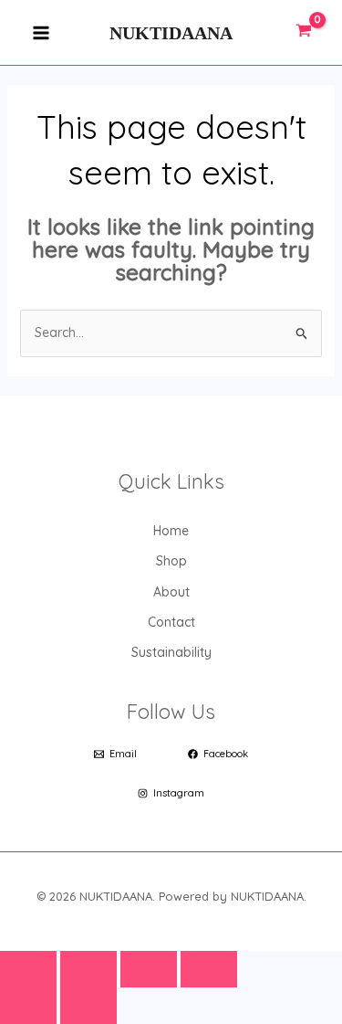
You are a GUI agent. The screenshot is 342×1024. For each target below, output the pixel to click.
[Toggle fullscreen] (88, 969)
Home (171, 531)
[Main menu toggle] (40, 32)
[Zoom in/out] (28, 969)
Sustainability (171, 652)
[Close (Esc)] (209, 969)
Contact (171, 622)
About (171, 592)
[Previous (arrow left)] (28, 1005)
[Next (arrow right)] (88, 1005)
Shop (171, 561)
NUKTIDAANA (171, 33)
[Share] (148, 969)
